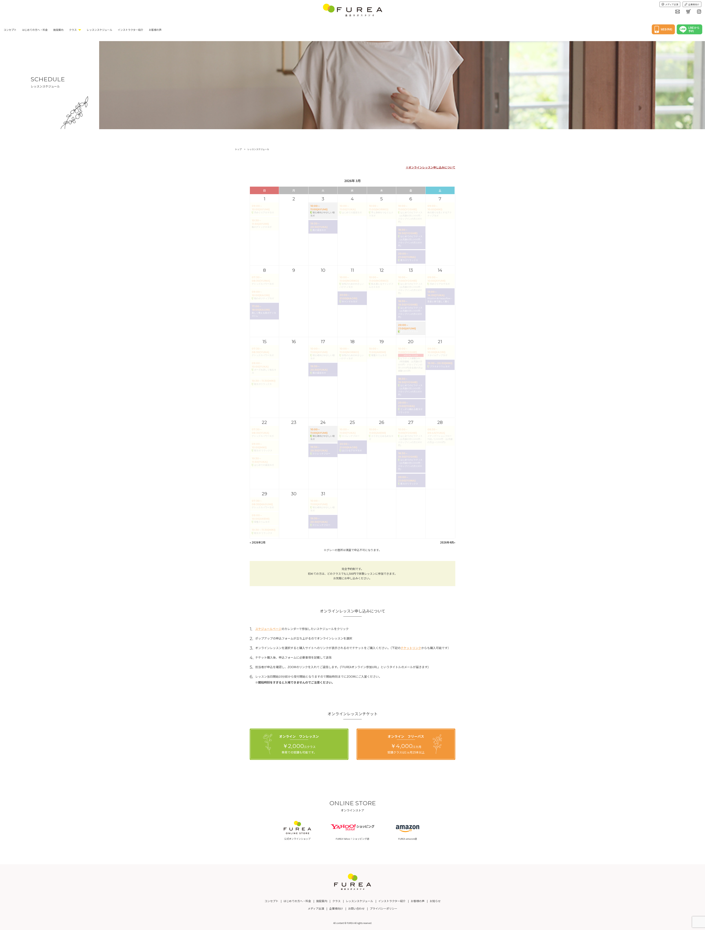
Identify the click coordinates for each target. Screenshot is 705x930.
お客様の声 (155, 30)
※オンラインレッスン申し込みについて (430, 167)
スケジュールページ (268, 628)
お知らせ (435, 901)
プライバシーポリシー (383, 908)
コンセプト (10, 30)
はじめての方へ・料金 (35, 30)
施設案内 (58, 30)
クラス (73, 30)
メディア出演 (671, 4)
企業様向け (693, 4)
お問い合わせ (356, 908)
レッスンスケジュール (99, 30)
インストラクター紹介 (130, 30)
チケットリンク (411, 648)
